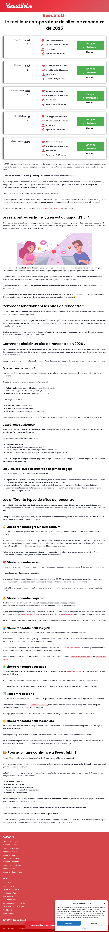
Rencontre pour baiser (12, 865)
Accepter (68, 923)
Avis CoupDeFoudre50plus (13, 906)
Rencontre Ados (75, 671)
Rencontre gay (9, 855)
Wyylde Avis (7, 910)
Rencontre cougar (10, 841)
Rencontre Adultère (11, 858)
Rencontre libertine (11, 848)
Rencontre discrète (11, 862)
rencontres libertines (38, 705)
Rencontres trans (10, 845)
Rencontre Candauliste (12, 872)
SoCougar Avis (8, 886)
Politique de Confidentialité (81, 928)
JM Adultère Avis (9, 900)
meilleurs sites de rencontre (53, 208)
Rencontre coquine (11, 851)
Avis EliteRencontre (11, 889)
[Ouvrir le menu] (102, 6)
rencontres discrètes (63, 614)
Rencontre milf (9, 868)
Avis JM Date (8, 896)
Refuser (94, 923)
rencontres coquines (29, 614)
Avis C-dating (8, 913)
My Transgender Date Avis (14, 903)
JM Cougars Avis (9, 893)
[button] (105, 903)
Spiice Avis (7, 883)
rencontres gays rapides (70, 648)
